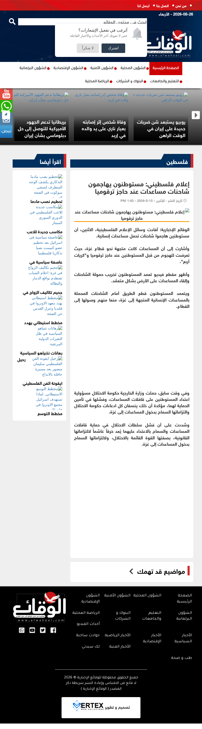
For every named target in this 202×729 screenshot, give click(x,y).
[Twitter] (43, 631)
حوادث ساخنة (88, 636)
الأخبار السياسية (183, 639)
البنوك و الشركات (129, 82)
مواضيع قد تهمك (161, 570)
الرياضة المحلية (97, 82)
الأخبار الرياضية (117, 636)
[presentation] (6, 115)
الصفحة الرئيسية (166, 68)
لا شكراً (88, 48)
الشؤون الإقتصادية (68, 68)
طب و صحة (181, 658)
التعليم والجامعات (164, 82)
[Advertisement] (131, 346)
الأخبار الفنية (119, 647)
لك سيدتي (91, 647)
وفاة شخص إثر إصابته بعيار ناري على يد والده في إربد (104, 128)
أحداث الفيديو (88, 624)
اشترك (113, 48)
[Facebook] (53, 631)
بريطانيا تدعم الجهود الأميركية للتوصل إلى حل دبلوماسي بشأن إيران (42, 128)
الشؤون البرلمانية (33, 68)
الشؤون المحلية (133, 68)
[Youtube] (32, 631)
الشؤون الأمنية (101, 68)
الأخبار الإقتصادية (152, 639)
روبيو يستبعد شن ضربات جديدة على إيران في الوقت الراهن (161, 128)
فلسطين (177, 160)
